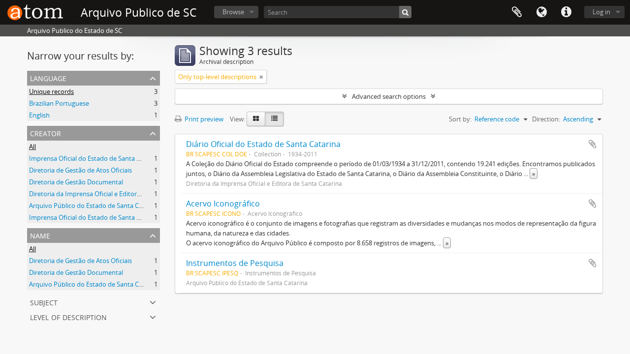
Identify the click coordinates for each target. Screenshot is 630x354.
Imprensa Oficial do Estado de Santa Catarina (95, 158)
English (39, 115)
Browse (233, 11)
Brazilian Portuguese (59, 103)
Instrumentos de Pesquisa (235, 263)
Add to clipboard (593, 144)
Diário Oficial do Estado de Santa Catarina (263, 144)
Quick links (566, 12)
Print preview (203, 119)
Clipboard (516, 12)
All (32, 146)
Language (541, 12)
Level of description (68, 316)
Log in (601, 11)
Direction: (546, 119)
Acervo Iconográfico (223, 203)
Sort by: (460, 119)
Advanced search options (389, 96)
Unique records (51, 91)
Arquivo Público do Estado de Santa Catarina (94, 205)
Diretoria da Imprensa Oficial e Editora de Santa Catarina (111, 193)
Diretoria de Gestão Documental (76, 181)
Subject (44, 301)
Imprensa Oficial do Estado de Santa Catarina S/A (100, 217)
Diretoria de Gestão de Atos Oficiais (80, 170)
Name (40, 234)
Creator (45, 132)
